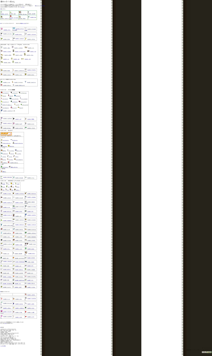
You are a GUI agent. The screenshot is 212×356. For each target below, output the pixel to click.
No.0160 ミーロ (6, 82)
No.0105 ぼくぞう (19, 128)
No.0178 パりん (30, 55)
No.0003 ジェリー (7, 287)
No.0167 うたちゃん (31, 34)
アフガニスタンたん (6, 143)
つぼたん (4, 150)
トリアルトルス (23, 93)
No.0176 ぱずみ (8, 55)
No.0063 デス (30, 211)
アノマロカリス (5, 93)
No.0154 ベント (18, 74)
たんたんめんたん (19, 159)
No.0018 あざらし (7, 269)
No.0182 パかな (7, 62)
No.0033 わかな (30, 248)
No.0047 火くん (18, 233)
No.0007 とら (30, 280)
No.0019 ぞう (30, 265)
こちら (23, 6)
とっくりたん (11, 150)
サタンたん (4, 146)
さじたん (10, 156)
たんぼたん (4, 162)
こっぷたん (19, 153)
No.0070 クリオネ (19, 202)
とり (8, 189)
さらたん (4, 156)
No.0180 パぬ (16, 59)
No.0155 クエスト (7, 74)
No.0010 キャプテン (31, 276)
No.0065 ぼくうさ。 (7, 211)
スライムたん (5, 167)
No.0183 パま (18, 62)
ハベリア (17, 104)
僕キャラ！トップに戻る (40, 5)
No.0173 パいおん (7, 51)
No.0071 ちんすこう (5, 18)
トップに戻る (3, 345)
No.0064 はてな (18, 211)
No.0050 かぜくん (19, 229)
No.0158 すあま (22, 18)
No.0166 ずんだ (6, 39)
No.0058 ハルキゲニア (8, 110)
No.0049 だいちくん (31, 229)
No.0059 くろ (18, 216)
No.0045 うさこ (6, 236)
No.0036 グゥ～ (6, 248)
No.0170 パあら (6, 47)
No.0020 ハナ (18, 266)
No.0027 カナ (6, 258)
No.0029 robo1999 (31, 13)
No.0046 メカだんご (31, 233)
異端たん (4, 171)
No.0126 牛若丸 (30, 119)
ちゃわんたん (5, 153)
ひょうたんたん (5, 140)
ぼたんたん (12, 146)
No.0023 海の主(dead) (19, 261)
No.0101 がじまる (19, 177)
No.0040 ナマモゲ (31, 240)
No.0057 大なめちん (7, 220)
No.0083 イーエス (7, 193)
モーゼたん (11, 159)
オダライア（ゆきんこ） (7, 104)
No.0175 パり (33, 51)
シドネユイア (15, 93)
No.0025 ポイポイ (31, 257)
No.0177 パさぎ (19, 55)
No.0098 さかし (18, 299)
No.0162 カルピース (31, 82)
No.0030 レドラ (30, 316)
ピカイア (21, 107)
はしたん (12, 153)
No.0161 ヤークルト (18, 82)
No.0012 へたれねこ (7, 276)
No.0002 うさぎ (18, 287)
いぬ (12, 189)
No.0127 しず (18, 119)
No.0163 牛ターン (7, 85)
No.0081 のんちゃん (31, 193)
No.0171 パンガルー (18, 47)
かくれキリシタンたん (18, 143)
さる (3, 189)
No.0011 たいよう (19, 276)
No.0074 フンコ (30, 308)
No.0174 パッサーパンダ (20, 51)
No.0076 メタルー (7, 308)
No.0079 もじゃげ (19, 197)
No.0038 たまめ (18, 244)
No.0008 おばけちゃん (19, 280)
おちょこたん (19, 150)
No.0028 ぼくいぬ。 (23, 14)
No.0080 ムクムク (7, 197)
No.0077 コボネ (30, 303)
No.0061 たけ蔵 (30, 312)
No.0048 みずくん (7, 233)
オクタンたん (15, 140)
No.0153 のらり (30, 74)
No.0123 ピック (30, 123)
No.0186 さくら (7, 29)
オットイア (14, 107)
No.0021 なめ (13, 13)
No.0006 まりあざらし (7, 283)
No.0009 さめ (6, 280)
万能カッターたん (14, 167)
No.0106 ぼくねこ (7, 128)
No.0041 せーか (18, 240)
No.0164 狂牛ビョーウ (20, 85)
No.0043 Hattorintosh (31, 236)
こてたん (16, 156)
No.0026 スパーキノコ (19, 258)
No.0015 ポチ (6, 273)
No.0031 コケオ (18, 317)
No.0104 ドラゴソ (31, 128)
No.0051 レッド (6, 229)
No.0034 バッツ (18, 248)
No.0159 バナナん (31, 39)
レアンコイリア (25, 104)
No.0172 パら (31, 47)
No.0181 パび (28, 59)
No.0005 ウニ (18, 283)
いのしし (17, 189)
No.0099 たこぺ (6, 299)
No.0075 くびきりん (19, 308)
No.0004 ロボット (31, 283)
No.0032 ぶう (6, 253)
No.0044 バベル (18, 236)
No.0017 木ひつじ (19, 269)
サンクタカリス (5, 107)
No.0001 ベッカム (31, 287)
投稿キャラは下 (23, 23)
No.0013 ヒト (30, 273)
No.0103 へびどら (31, 294)
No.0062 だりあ (18, 312)
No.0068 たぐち (6, 207)
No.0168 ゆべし (18, 34)
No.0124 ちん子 (18, 123)
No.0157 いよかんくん (19, 70)
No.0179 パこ (6, 59)
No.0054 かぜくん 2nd (7, 225)
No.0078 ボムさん (19, 303)
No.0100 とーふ (30, 177)
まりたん (4, 159)
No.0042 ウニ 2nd (7, 240)
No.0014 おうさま (19, 273)
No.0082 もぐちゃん (19, 193)
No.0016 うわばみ (31, 269)
